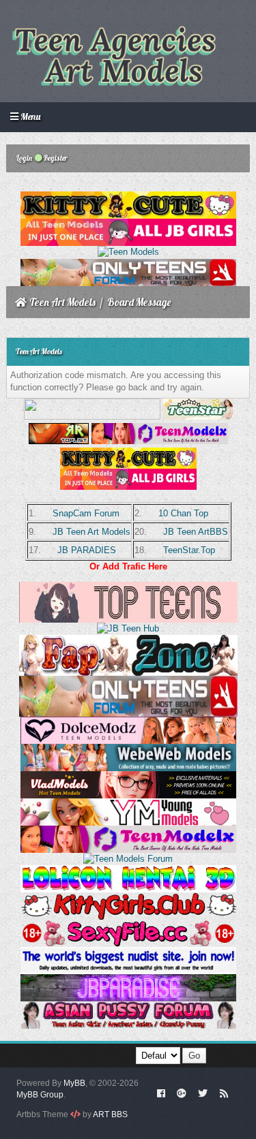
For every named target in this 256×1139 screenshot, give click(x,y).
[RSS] (224, 1092)
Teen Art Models (62, 302)
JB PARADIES (86, 550)
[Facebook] (160, 1092)
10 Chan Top (183, 513)
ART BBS (110, 1114)
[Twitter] (203, 1092)
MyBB (74, 1083)
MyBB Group (39, 1094)
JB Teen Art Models (91, 532)
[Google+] (181, 1092)
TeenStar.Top (189, 550)
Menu (29, 116)
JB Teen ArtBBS (195, 532)
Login (23, 158)
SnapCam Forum (86, 513)
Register (55, 158)
